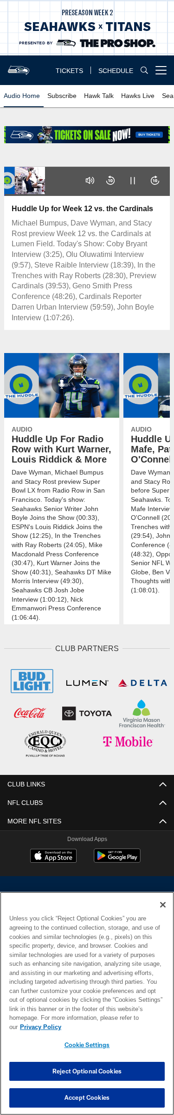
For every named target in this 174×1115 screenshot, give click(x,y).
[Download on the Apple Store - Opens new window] (53, 855)
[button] (90, 180)
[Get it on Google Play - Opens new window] (117, 858)
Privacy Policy (111, 1026)
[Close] (163, 914)
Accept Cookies (87, 1097)
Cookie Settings (87, 1044)
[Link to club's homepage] (18, 66)
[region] (87, 1008)
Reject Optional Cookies (87, 1071)
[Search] (144, 70)
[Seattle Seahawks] (87, 898)
